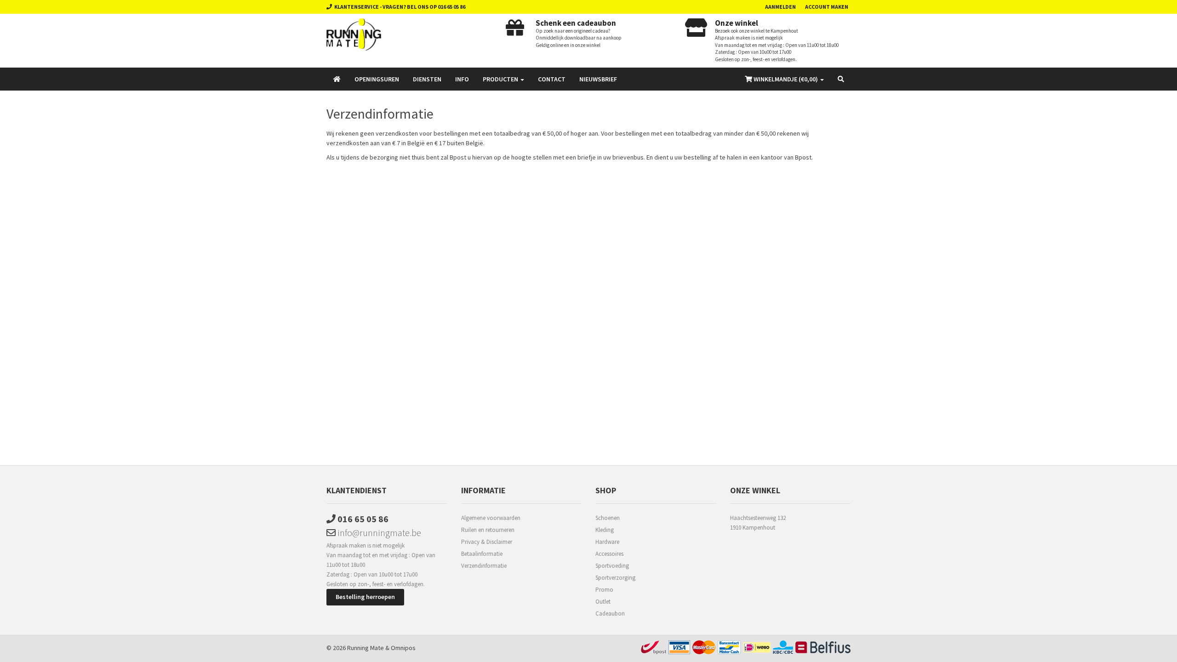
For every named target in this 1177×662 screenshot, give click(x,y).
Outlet (603, 601)
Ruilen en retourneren (487, 530)
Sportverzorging (615, 578)
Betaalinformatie (482, 554)
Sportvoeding (612, 566)
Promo (604, 590)
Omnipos (403, 648)
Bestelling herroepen (365, 597)
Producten (501, 79)
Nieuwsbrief (598, 79)
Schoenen (607, 518)
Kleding (604, 530)
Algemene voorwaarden (490, 518)
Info (462, 79)
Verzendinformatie (484, 566)
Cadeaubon (610, 613)
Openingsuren (376, 79)
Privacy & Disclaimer (486, 542)
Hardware (607, 542)
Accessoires (609, 554)
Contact (552, 79)
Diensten (427, 79)
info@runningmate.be (378, 532)
